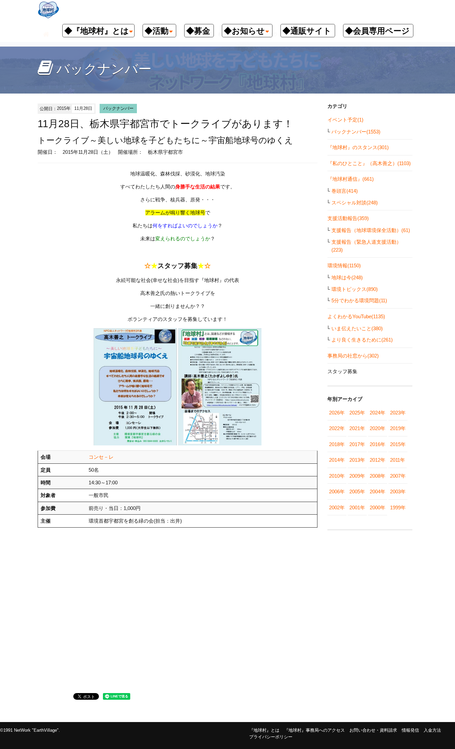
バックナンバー (118, 108)
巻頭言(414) (344, 191)
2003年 (398, 491)
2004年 (377, 491)
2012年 (377, 460)
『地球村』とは (264, 730)
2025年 (357, 412)
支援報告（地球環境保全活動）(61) (370, 230)
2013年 (357, 460)
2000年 (377, 507)
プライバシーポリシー (270, 736)
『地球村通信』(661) (350, 179)
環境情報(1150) (344, 265)
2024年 (377, 412)
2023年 (398, 412)
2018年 (337, 444)
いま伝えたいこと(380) (357, 328)
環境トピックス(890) (354, 289)
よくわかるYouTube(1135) (356, 316)
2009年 (357, 476)
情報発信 (410, 730)
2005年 (357, 491)
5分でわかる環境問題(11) (359, 300)
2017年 (357, 444)
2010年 (337, 476)
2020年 (377, 428)
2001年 (357, 507)
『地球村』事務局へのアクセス (314, 730)
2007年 (398, 476)
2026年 (337, 412)
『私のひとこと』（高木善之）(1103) (369, 163)
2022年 (337, 428)
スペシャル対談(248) (354, 202)
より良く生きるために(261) (362, 340)
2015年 (398, 444)
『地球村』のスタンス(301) (358, 147)
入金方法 (432, 730)
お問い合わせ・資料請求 (373, 730)
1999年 (398, 507)
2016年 (377, 444)
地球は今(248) (347, 277)
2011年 (397, 460)
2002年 (337, 507)
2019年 (398, 428)
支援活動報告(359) (348, 218)
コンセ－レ (101, 457)
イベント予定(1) (345, 120)
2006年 (337, 491)
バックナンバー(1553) (355, 131)
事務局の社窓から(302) (353, 356)
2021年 (357, 428)
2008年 (377, 476)
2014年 (337, 460)
